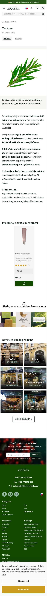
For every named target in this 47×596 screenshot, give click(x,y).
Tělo (25, 508)
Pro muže (5, 511)
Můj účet (5, 558)
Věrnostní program (30, 543)
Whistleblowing (7, 543)
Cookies (27, 540)
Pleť (25, 505)
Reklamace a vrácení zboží (33, 530)
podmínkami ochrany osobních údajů (30, 458)
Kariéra (4, 533)
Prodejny (5, 527)
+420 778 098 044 (25, 482)
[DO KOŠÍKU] (24, 283)
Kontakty (5, 536)
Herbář (7, 39)
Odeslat (35, 455)
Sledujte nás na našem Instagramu (24, 306)
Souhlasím (23, 589)
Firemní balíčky (29, 546)
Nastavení (23, 581)
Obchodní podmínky (31, 524)
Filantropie (5, 546)
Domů (4, 505)
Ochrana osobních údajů (33, 536)
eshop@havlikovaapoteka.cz (25, 486)
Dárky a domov (7, 514)
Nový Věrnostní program (10, 562)
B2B (25, 549)
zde (4, 574)
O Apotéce (5, 524)
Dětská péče (28, 511)
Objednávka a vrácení (31, 533)
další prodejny (22, 419)
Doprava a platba (30, 527)
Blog (3, 530)
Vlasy (4, 508)
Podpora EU (6, 549)
